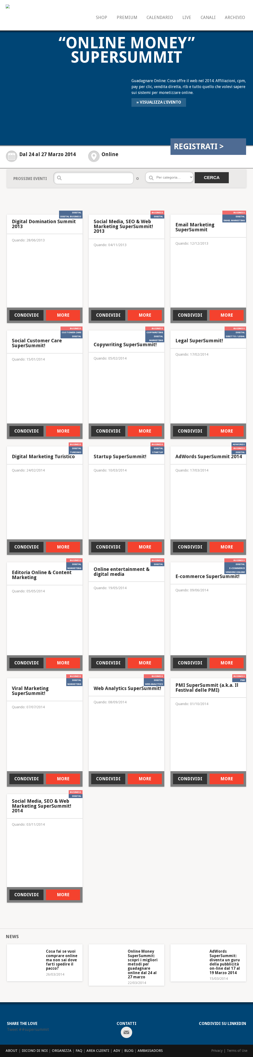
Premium (127, 17)
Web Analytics (154, 684)
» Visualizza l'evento (158, 102)
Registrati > (199, 146)
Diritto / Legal (235, 336)
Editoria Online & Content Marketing (42, 575)
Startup (157, 452)
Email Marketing (234, 220)
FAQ (79, 1051)
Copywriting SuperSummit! (125, 344)
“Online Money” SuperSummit (127, 50)
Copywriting (155, 332)
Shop (101, 17)
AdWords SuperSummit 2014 (208, 456)
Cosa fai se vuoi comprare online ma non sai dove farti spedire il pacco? (61, 959)
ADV (116, 1051)
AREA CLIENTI (97, 1051)
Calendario (160, 17)
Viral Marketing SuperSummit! (30, 691)
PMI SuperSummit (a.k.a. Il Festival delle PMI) (206, 688)
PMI (242, 680)
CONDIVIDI (26, 315)
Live (186, 17)
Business (157, 212)
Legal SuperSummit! (199, 340)
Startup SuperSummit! (120, 456)
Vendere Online (235, 572)
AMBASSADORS (150, 1051)
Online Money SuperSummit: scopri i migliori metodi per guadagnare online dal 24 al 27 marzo (143, 964)
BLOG (128, 1051)
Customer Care (71, 332)
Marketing (156, 340)
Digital (76, 212)
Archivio (235, 17)
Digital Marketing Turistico (43, 456)
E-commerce (237, 568)
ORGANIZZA (61, 1051)
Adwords (239, 444)
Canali (208, 17)
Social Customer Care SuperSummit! (37, 343)
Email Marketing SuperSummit (194, 227)
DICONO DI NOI (35, 1051)
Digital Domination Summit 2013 (44, 224)
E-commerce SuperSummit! (207, 576)
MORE (63, 315)
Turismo (75, 452)
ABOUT (12, 1051)
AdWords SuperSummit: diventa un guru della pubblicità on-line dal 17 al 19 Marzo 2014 (225, 962)
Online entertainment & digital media (121, 572)
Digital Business (70, 216)
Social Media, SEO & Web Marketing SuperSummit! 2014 (41, 806)
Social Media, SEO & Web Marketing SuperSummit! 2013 (123, 226)
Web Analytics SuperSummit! (127, 688)
